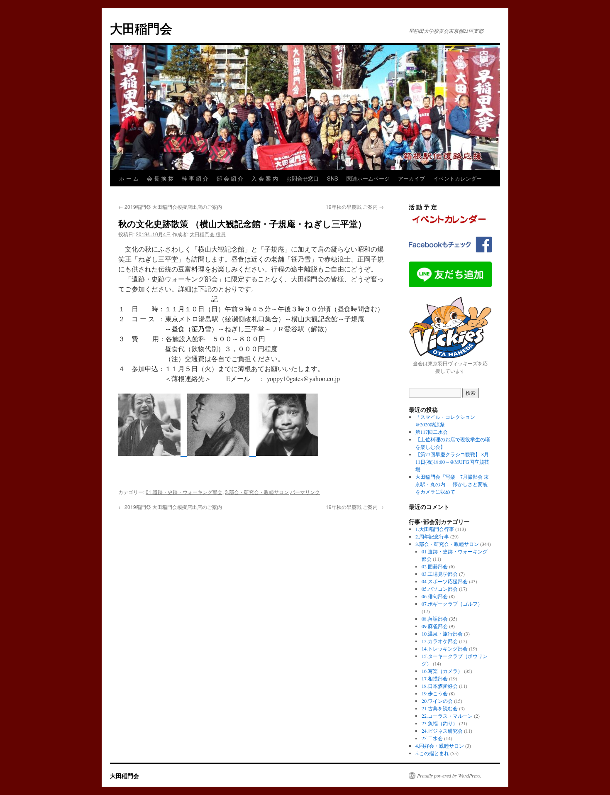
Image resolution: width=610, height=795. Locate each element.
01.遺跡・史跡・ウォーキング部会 (184, 491)
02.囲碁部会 (435, 566)
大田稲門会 (141, 28)
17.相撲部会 (435, 678)
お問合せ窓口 (302, 178)
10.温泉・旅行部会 (442, 633)
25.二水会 (432, 738)
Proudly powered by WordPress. (449, 775)
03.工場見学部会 (440, 573)
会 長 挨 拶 (160, 178)
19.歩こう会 (435, 693)
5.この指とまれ (432, 753)
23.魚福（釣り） (440, 723)
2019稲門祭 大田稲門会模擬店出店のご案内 (170, 206)
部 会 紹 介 (230, 178)
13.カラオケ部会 (440, 641)
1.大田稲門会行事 (434, 529)
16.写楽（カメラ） (442, 671)
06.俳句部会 (435, 596)
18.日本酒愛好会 (440, 685)
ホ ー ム (129, 178)
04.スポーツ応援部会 (445, 581)
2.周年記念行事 (432, 536)
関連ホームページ (368, 178)
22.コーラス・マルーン (447, 715)
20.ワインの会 (437, 700)
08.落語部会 (435, 618)
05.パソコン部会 (440, 588)
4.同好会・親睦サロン (439, 745)
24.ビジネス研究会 (442, 730)
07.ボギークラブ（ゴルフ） (452, 603)
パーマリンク (305, 491)
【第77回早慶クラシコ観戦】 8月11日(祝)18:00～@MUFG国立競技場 (452, 461)
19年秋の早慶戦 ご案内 (355, 206)
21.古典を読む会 (440, 708)
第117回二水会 (431, 431)
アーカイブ (411, 178)
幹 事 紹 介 (195, 178)
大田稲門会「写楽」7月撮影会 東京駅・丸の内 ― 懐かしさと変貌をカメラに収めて (452, 484)
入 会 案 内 (264, 178)
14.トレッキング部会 (445, 648)
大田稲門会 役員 (208, 233)
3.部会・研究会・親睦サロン (257, 491)
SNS (332, 178)
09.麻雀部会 (435, 626)
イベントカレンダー (457, 178)
